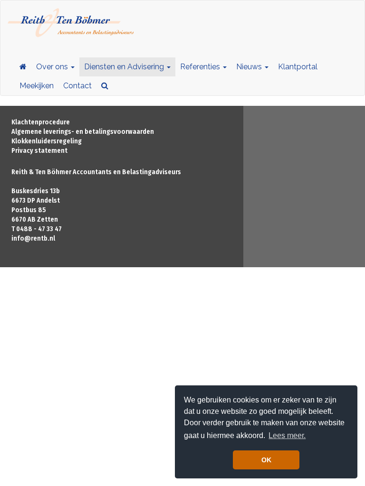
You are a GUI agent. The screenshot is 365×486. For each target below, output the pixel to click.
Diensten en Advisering (125, 66)
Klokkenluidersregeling (46, 141)
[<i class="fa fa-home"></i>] (23, 66)
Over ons (53, 66)
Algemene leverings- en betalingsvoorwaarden (82, 132)
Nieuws (250, 66)
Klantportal (297, 66)
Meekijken (36, 85)
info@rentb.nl (33, 238)
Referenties (201, 66)
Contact (77, 85)
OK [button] (266, 460)
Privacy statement (39, 151)
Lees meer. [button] (287, 435)
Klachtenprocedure (40, 122)
